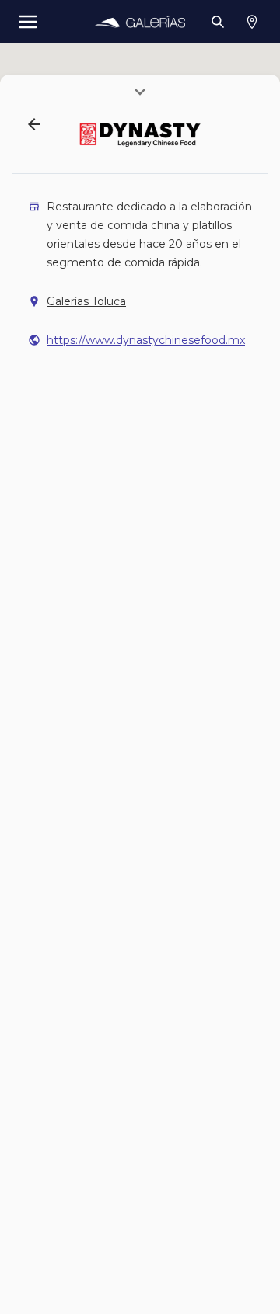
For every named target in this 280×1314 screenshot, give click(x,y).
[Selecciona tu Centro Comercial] (252, 21)
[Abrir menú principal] (28, 21)
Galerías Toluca (86, 301)
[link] (139, 22)
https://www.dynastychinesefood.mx (146, 340)
